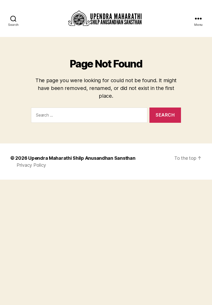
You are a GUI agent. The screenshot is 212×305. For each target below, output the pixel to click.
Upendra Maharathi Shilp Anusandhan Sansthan (81, 158)
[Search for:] (88, 116)
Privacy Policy (31, 165)
